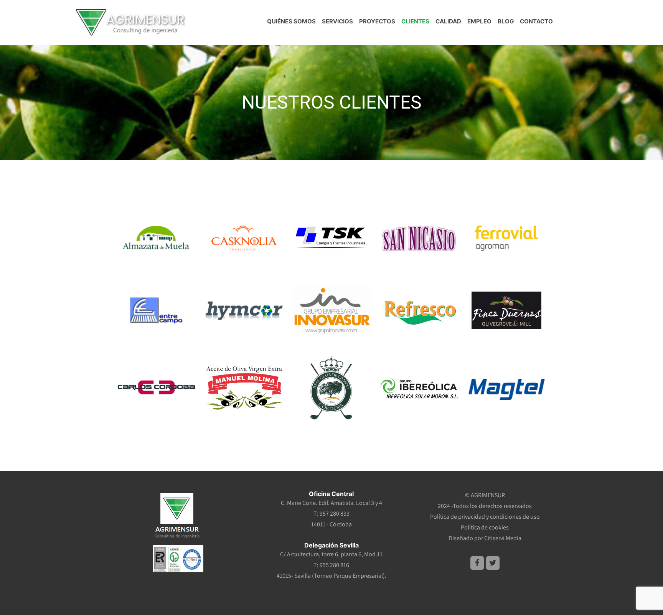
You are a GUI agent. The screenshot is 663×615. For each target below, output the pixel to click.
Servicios (337, 21)
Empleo (479, 21)
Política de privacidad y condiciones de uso (485, 517)
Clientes (415, 21)
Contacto (536, 21)
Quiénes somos (291, 21)
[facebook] (477, 563)
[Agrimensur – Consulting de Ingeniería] (132, 21)
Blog (506, 21)
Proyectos (377, 21)
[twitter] (493, 563)
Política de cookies (485, 527)
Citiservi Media (502, 538)
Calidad (448, 21)
